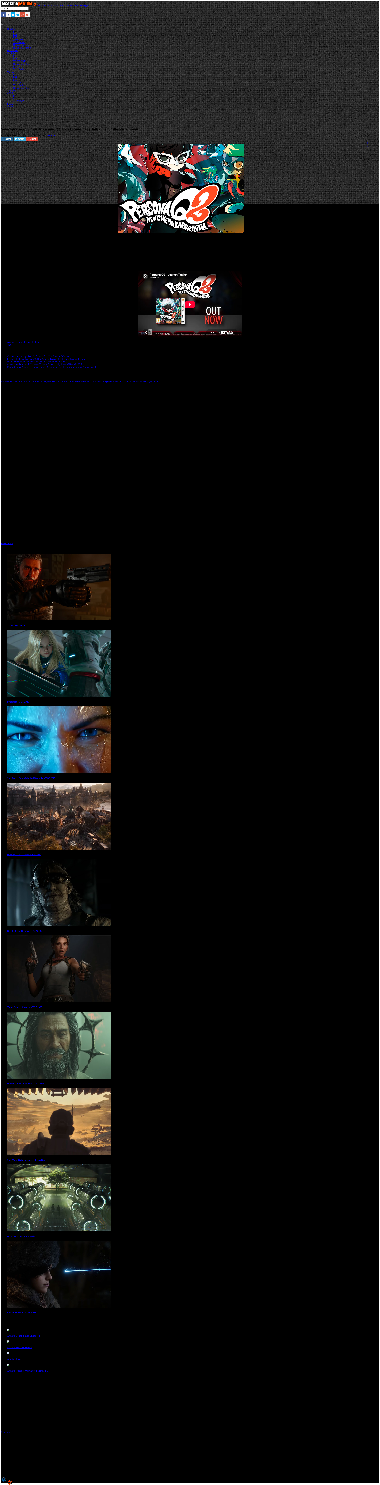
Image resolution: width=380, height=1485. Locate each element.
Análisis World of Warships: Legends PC (27, 1371)
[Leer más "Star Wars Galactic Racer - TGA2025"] (59, 1154)
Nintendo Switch (21, 45)
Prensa (10, 104)
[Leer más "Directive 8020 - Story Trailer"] (59, 1230)
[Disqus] (190, 422)
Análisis (11, 53)
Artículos (11, 90)
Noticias (11, 29)
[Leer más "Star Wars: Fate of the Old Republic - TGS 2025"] (59, 772)
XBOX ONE (19, 61)
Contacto (11, 106)
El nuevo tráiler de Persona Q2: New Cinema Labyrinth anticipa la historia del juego (46, 359)
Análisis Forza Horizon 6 (19, 1347)
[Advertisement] (55, 117)
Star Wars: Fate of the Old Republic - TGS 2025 (31, 778)
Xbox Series (19, 42)
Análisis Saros (14, 1359)
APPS (10, 93)
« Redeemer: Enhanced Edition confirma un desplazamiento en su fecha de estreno (40, 381)
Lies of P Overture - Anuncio (21, 1312)
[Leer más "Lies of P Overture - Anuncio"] (59, 1307)
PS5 (15, 37)
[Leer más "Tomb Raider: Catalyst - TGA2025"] (59, 1001)
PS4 (15, 34)
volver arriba (7, 543)
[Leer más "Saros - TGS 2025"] (59, 619)
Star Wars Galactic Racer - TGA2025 (26, 1160)
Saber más (6, 1432)
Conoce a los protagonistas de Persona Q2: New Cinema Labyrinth (38, 356)
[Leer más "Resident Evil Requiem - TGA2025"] (59, 925)
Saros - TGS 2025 (16, 625)
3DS (9, 345)
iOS (15, 98)
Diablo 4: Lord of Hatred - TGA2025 (25, 1083)
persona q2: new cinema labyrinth (23, 342)
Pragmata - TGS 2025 (18, 701)
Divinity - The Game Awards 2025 (24, 854)
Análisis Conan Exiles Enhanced (23, 1336)
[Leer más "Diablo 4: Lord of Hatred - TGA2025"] (59, 1077)
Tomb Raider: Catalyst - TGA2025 (24, 1007)
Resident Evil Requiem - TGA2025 (24, 931)
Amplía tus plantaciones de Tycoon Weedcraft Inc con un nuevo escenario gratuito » (118, 381)
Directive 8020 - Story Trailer (22, 1236)
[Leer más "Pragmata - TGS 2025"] (59, 696)
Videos (10, 72)
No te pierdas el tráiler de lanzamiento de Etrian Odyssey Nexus (37, 361)
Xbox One (18, 40)
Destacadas (12, 50)
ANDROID (18, 101)
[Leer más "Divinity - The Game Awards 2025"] (59, 848)
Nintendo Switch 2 (22, 48)
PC (14, 32)
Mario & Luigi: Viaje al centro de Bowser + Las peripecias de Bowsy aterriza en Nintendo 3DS (52, 367)
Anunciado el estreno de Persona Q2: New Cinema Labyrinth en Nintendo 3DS (44, 364)
